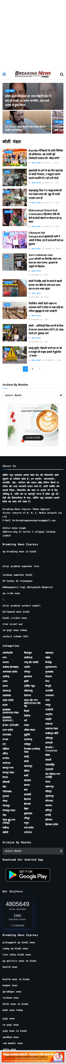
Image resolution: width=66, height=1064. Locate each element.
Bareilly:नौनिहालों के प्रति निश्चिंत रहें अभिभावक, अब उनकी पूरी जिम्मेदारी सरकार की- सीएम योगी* (46, 154)
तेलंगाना (27, 695)
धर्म (25, 720)
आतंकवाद (7, 695)
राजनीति (49, 690)
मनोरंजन (28, 832)
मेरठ (47, 681)
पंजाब (26, 725)
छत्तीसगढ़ (28, 657)
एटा (4, 744)
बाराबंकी (27, 794)
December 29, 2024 (39, 275)
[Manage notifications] (58, 1056)
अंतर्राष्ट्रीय (8, 652)
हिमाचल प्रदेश (51, 824)
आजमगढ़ (7, 690)
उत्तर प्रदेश (10, 91)
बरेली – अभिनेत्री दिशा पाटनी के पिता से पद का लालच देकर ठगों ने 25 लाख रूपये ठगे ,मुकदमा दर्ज (46, 329)
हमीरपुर (48, 810)
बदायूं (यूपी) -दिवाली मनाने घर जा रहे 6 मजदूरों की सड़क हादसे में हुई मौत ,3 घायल (45, 352)
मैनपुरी (48, 685)
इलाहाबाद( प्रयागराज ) (8, 719)
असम (5, 681)
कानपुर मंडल (8, 772)
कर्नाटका (6, 763)
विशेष (47, 755)
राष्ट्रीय (48, 714)
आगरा (5, 685)
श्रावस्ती (49, 769)
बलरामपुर (28, 766)
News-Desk (36, 163)
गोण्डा (5, 800)
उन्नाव (5, 739)
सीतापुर (48, 791)
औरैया (5, 753)
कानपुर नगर (8, 767)
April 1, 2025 (51, 163)
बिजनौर (27, 803)
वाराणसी (48, 742)
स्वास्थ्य (48, 805)
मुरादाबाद (49, 671)
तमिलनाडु (28, 690)
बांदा (26, 789)
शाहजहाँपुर (50, 764)
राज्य (47, 700)
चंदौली (5, 832)
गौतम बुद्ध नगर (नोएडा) (9, 821)
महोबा (47, 657)
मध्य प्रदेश (29, 827)
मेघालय (48, 676)
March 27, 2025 (51, 203)
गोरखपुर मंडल (9, 810)
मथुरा (26, 822)
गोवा (4, 815)
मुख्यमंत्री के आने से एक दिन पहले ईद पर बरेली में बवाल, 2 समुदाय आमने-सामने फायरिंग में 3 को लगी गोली (46, 174)
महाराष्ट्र (49, 652)
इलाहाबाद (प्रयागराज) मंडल (11, 711)
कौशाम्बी (6, 781)
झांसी (26, 681)
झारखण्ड (28, 676)
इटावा (5, 704)
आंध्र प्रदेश (8, 700)
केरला (5, 777)
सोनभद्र (49, 800)
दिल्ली (26, 710)
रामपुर (48, 704)
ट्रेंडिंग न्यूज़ (29, 685)
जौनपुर (27, 671)
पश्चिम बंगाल (29, 729)
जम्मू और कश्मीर (31, 662)
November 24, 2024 (39, 319)
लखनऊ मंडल (51, 728)
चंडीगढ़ (6, 827)
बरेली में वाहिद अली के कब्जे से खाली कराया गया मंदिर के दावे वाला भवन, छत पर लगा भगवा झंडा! (45, 285)
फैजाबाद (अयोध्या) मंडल (32, 750)
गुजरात (6, 796)
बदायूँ (26, 756)
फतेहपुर (27, 744)
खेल (4, 786)
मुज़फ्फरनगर (51, 666)
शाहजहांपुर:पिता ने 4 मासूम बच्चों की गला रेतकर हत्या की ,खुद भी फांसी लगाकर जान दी (45, 194)
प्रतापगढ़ (28, 739)
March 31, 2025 (51, 183)
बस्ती (26, 775)
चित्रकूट (28, 652)
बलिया (26, 770)
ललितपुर (49, 737)
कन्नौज (6, 758)
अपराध (8, 122)
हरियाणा (48, 819)
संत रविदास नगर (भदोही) (52, 775)
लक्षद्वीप (48, 719)
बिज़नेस (27, 799)
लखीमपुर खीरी (51, 733)
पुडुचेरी (27, 734)
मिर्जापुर (48, 662)
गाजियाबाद (7, 791)
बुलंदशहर (28, 813)
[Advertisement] (33, 35)
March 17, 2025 (51, 226)
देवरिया (27, 715)
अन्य (6, 234)
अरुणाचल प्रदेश (10, 671)
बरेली (26, 761)
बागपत (27, 785)
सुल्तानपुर (49, 795)
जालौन (27, 666)
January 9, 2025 (52, 249)
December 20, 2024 (39, 297)
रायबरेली (49, 709)
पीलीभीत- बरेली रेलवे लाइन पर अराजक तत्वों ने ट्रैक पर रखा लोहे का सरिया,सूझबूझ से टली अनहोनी (46, 307)
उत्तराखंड (7, 734)
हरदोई (48, 814)
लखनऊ (49, 723)
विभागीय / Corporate (51, 749)
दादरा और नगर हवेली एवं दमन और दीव (32, 703)
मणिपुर (27, 818)
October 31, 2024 (52, 360)
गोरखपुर (6, 805)
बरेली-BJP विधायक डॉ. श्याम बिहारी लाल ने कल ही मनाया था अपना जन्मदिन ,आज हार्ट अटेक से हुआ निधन (28, 101)
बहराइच (27, 780)
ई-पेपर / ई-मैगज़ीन (11, 725)
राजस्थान (49, 695)
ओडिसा (6, 748)
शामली (48, 759)
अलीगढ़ (6, 676)
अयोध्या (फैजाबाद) (11, 666)
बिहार (26, 808)
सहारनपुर (49, 786)
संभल (47, 781)
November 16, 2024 (39, 342)
